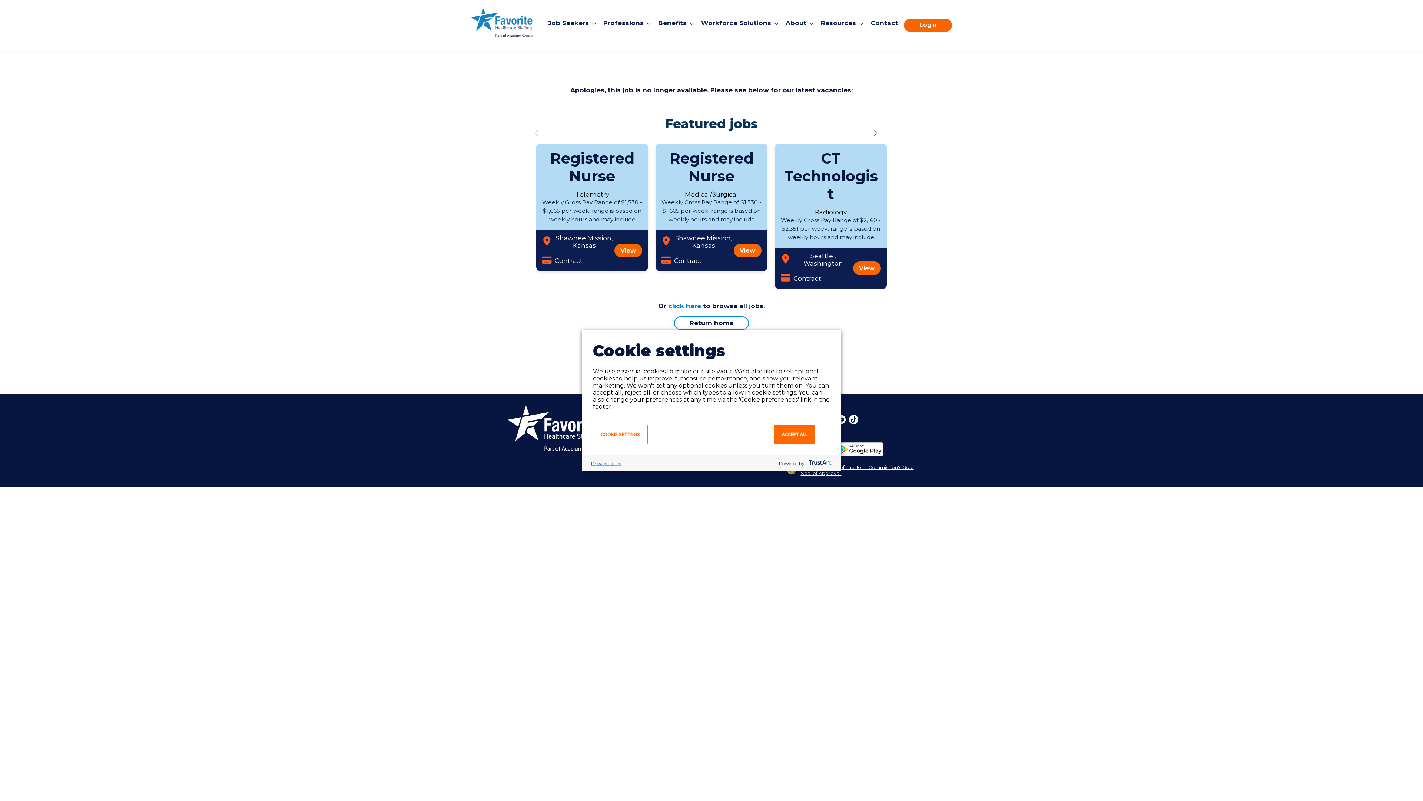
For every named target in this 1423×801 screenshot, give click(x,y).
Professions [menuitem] (623, 23)
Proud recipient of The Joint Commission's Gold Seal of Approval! (857, 470)
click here (684, 306)
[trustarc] (819, 463)
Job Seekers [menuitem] (568, 23)
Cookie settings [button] (620, 434)
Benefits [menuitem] (672, 23)
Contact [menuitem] (884, 23)
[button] (875, 132)
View (628, 250)
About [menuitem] (796, 23)
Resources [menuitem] (838, 23)
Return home (711, 323)
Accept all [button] (794, 434)
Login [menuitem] (927, 25)
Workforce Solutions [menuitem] (736, 23)
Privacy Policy (606, 463)
